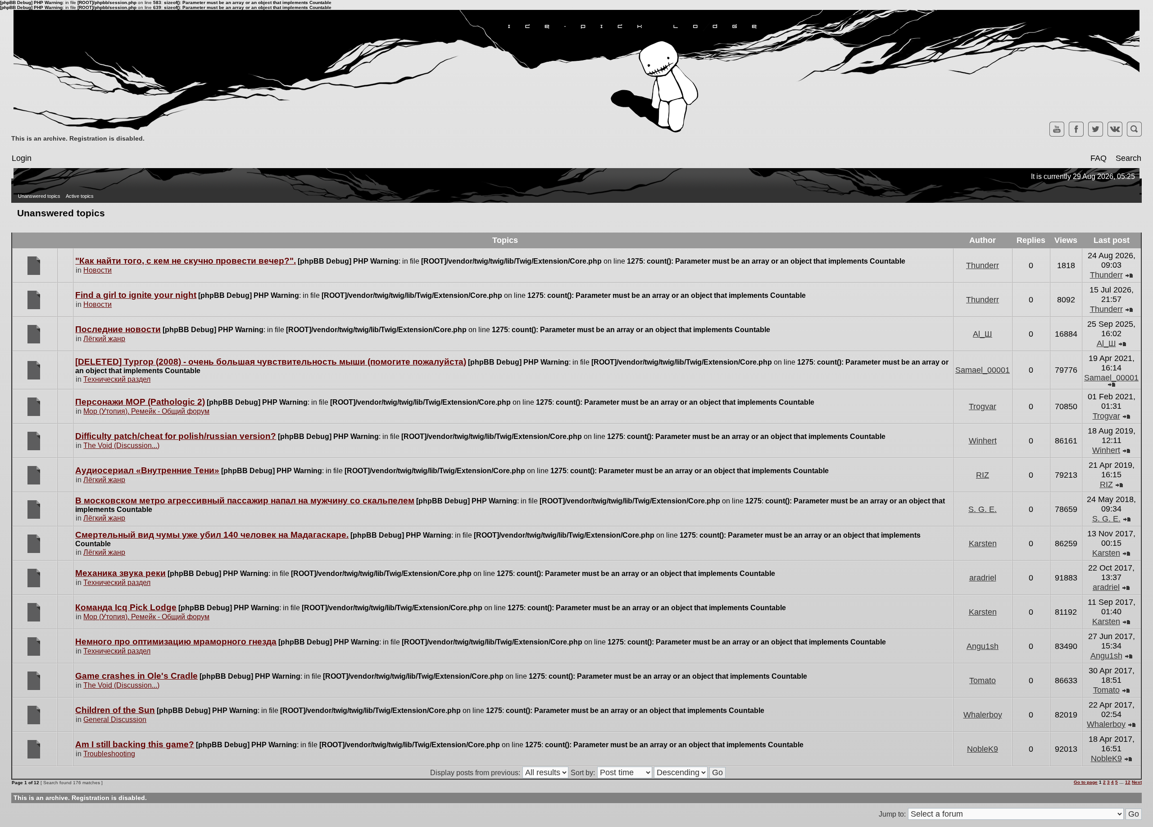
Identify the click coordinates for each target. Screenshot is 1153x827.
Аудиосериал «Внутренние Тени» (147, 470)
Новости (97, 270)
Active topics (80, 196)
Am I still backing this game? (134, 744)
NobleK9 (982, 749)
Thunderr (982, 265)
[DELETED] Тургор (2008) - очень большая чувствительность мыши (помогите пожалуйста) (270, 361)
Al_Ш (982, 333)
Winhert (983, 440)
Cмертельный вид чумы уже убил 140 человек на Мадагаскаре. (212, 534)
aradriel (982, 577)
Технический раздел (116, 379)
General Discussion (114, 719)
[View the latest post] (1129, 274)
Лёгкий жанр (104, 339)
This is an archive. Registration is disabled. (78, 138)
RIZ (982, 475)
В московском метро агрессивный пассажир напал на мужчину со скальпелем (244, 500)
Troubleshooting (109, 754)
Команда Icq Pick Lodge (126, 607)
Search (1128, 158)
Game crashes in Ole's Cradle (136, 676)
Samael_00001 (982, 370)
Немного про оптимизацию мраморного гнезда (176, 641)
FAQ (1098, 158)
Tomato (982, 680)
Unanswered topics (39, 196)
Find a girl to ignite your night (135, 295)
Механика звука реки (120, 573)
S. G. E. (982, 509)
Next (1137, 782)
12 (1127, 782)
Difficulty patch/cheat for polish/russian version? (175, 436)
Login (22, 158)
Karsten (983, 543)
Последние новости (118, 329)
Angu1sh (983, 646)
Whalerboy (982, 714)
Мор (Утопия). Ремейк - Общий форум (146, 411)
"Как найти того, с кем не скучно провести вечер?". (185, 260)
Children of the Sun (115, 710)
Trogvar (982, 406)
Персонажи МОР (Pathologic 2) (140, 402)
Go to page (1086, 782)
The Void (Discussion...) (121, 445)
